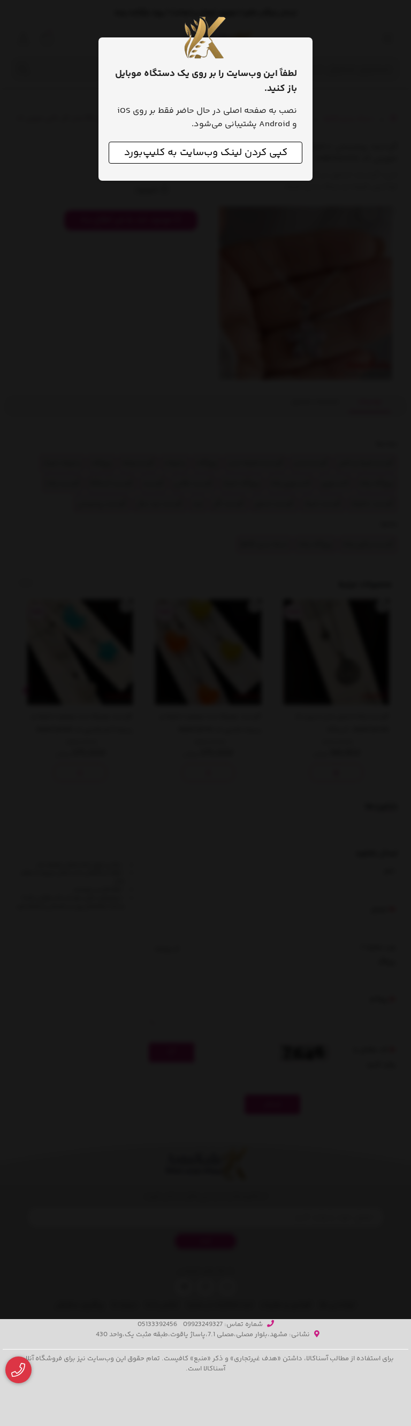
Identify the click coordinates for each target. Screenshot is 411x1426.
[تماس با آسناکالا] (18, 1370)
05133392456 (157, 1324)
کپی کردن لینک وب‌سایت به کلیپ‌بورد (205, 152)
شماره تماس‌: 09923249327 (223, 1324)
